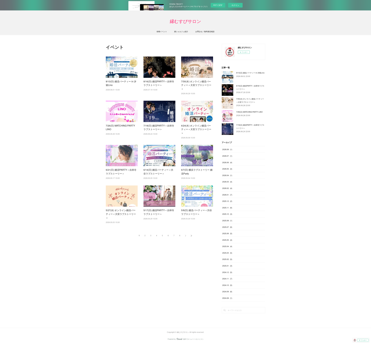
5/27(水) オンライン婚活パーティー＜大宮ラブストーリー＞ (121, 214)
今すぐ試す (218, 5)
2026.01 (227, 194)
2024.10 (227, 285)
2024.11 (227, 278)
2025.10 (227, 214)
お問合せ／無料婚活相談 (204, 31)
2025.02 (227, 259)
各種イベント (162, 31)
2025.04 (227, 246)
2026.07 (227, 156)
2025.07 (227, 227)
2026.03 (227, 181)
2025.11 (227, 207)
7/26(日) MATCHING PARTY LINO (249, 112)
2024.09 (227, 291)
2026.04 (227, 175)
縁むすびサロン (185, 21)
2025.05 (227, 240)
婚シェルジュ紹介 (181, 31)
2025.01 (227, 265)
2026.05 (227, 169)
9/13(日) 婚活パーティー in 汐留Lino (250, 72)
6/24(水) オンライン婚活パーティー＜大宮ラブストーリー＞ (196, 129)
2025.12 (227, 201)
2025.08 (227, 220)
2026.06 (227, 162)
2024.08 (227, 298)
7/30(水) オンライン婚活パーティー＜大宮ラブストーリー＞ (196, 85)
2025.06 (227, 233)
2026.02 (227, 188)
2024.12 (227, 272)
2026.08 (227, 149)
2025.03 (227, 253)
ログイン (235, 5)
